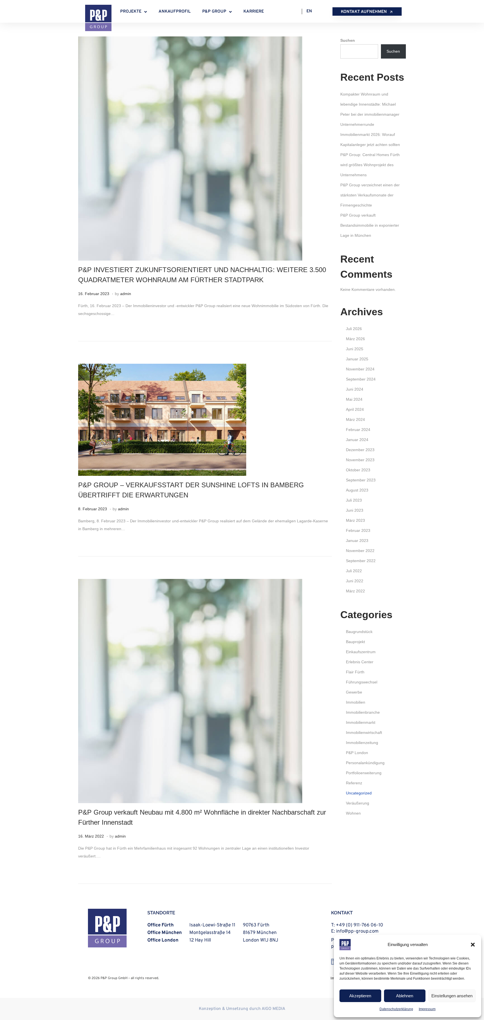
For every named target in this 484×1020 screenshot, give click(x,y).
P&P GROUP (214, 11)
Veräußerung (357, 803)
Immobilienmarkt (360, 722)
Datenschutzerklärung (396, 1009)
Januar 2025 (357, 359)
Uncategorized (359, 793)
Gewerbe (354, 692)
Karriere (253, 11)
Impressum (427, 1009)
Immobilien (355, 702)
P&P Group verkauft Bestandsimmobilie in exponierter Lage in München (369, 225)
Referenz (354, 783)
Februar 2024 (358, 429)
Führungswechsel (361, 682)
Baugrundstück (359, 631)
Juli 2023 (354, 500)
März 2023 (355, 520)
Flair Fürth (355, 672)
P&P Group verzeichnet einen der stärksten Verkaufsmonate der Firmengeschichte (370, 195)
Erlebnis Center (359, 662)
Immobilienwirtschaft (364, 732)
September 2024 (361, 379)
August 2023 (357, 490)
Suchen (347, 40)
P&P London (357, 752)
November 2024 (360, 369)
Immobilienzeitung (362, 742)
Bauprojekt (355, 641)
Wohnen (353, 813)
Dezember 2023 (360, 450)
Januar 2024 (357, 439)
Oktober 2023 (358, 470)
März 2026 (355, 339)
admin (125, 293)
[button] (473, 944)
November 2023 (360, 460)
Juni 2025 (354, 349)
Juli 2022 (354, 571)
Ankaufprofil (174, 11)
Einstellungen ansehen (452, 995)
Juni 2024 (354, 389)
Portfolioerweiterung (363, 773)
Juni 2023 (354, 510)
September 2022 (361, 560)
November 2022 (360, 550)
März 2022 (355, 591)
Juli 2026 (354, 328)
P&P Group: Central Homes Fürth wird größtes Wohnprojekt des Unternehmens (370, 164)
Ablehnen (404, 995)
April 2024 (355, 409)
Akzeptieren (360, 995)
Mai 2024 (354, 399)
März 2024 (355, 419)
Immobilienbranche (363, 712)
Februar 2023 (358, 530)
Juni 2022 (354, 581)
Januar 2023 (357, 540)
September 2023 (361, 480)
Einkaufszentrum (361, 652)
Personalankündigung (365, 763)
